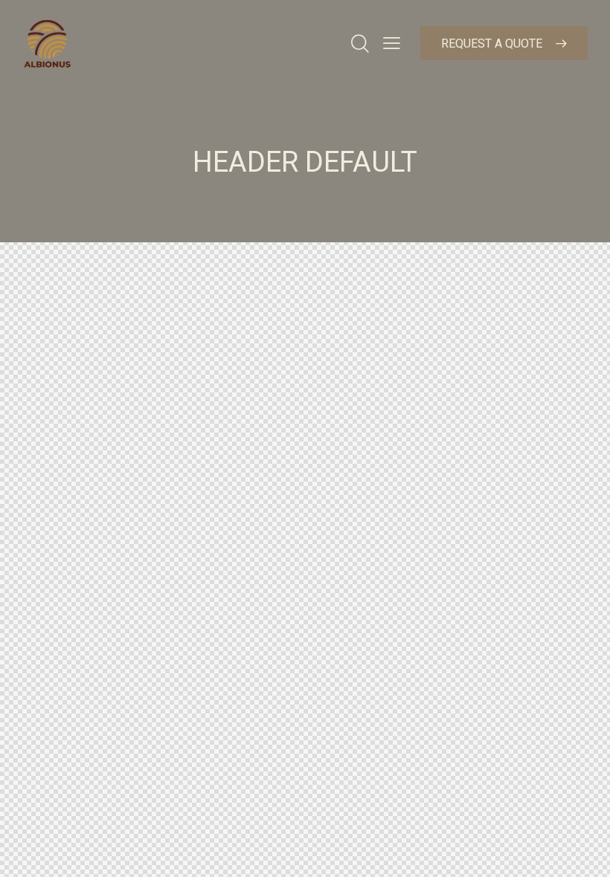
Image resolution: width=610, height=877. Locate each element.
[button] (391, 43)
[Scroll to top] (582, 849)
